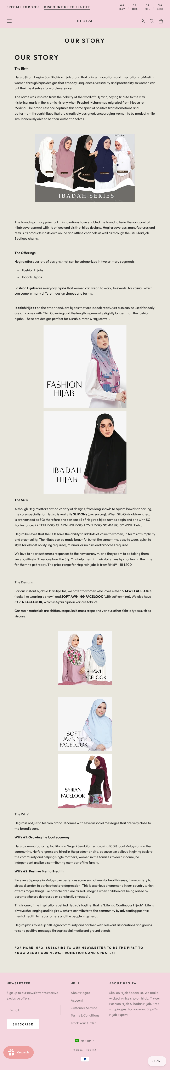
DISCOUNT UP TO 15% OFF (67, 7)
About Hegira (80, 993)
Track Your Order (83, 1023)
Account (77, 1000)
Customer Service (84, 1008)
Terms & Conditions (85, 1015)
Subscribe (23, 1024)
